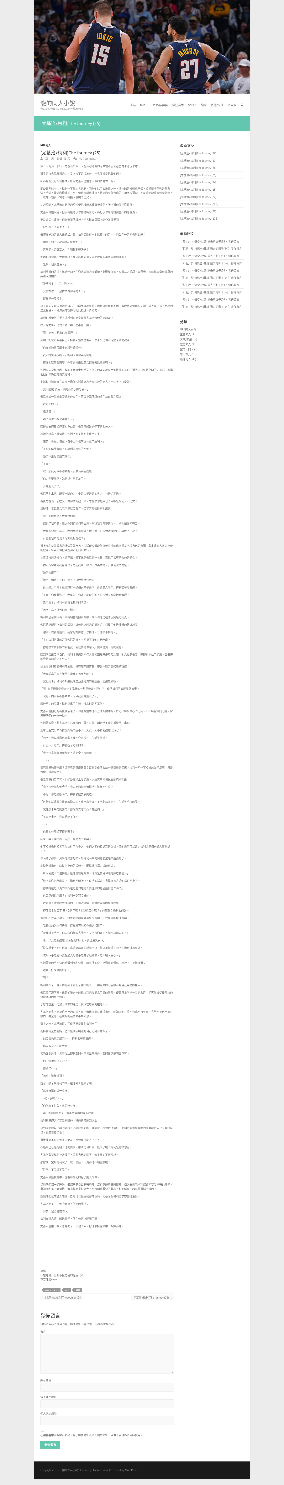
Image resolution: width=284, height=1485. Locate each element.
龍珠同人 (185, 359)
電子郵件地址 (48, 1397)
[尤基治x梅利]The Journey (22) (198, 197)
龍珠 (204, 105)
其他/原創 (217, 105)
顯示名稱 (45, 1380)
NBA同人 (45, 145)
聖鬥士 (192, 105)
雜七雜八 (185, 354)
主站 (133, 105)
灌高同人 (185, 344)
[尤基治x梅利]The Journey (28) (198, 153)
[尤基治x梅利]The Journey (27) (198, 160)
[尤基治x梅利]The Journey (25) (198, 175)
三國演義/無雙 (158, 105)
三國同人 (185, 334)
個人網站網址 (48, 1413)
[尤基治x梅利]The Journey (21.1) (199, 204)
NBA (142, 105)
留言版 (232, 105)
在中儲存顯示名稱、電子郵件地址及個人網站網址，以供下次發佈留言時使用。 (91, 1435)
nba (67, 1290)
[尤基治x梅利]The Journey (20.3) (199, 218)
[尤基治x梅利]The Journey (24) (61, 1297)
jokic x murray (52, 1290)
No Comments (87, 158)
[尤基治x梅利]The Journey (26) (152, 1297)
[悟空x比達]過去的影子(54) (210, 241)
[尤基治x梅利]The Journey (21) (198, 211)
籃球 (78, 1290)
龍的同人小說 (57, 103)
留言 (43, 1332)
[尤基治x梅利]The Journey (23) (198, 189)
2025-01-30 (63, 158)
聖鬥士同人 (187, 349)
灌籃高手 (178, 105)
